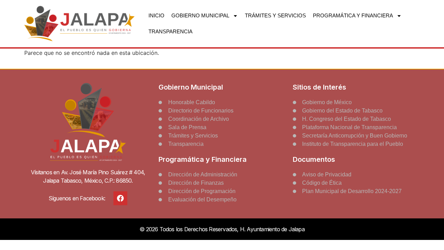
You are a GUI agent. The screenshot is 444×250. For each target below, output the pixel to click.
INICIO (156, 15)
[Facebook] (120, 198)
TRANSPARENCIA (170, 31)
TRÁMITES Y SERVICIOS (275, 15)
